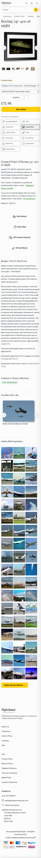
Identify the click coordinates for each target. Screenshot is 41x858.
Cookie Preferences (9, 782)
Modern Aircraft (12, 382)
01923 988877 (10, 796)
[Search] (36, 10)
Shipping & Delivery (9, 768)
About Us (5, 727)
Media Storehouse (27, 838)
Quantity (16, 97)
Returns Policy (7, 764)
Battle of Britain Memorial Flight (15, 424)
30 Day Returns (29, 199)
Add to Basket (21, 109)
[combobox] (17, 10)
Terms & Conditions (9, 773)
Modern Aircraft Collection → (15, 685)
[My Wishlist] (26, 3)
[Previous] (4, 48)
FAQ (3, 754)
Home (4, 382)
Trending (30, 16)
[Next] (37, 48)
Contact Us (6, 791)
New (38, 16)
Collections (7, 16)
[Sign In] (36, 3)
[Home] (9, 3)
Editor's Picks (19, 16)
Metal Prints (6, 778)
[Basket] (31, 3)
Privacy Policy (7, 759)
